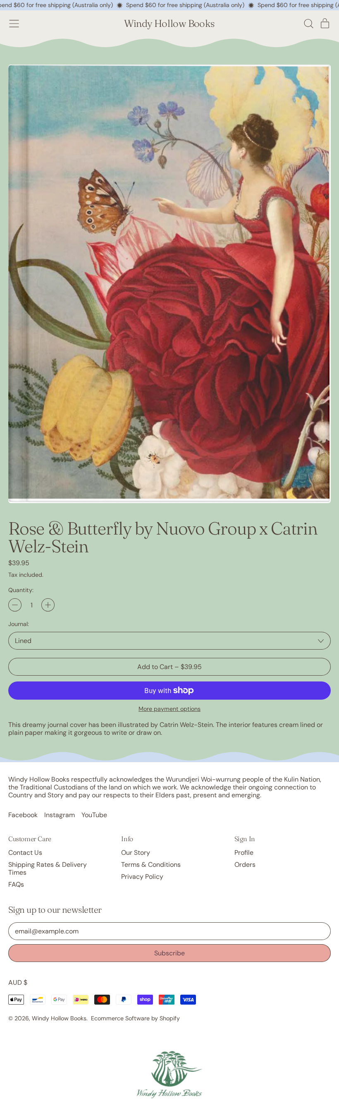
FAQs (16, 884)
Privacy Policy (142, 876)
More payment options (169, 708)
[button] (308, 23)
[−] (14, 605)
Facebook (23, 815)
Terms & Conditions (151, 864)
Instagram (59, 815)
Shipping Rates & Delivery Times (47, 868)
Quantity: (20, 590)
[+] (48, 605)
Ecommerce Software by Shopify (135, 1018)
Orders (244, 864)
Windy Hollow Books (169, 23)
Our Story (135, 852)
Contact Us (25, 852)
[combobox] (169, 641)
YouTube (94, 815)
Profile (243, 852)
